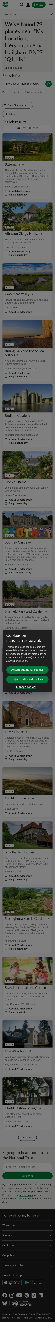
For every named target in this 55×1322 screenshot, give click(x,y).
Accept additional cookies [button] (27, 669)
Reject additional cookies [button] (27, 679)
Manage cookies (26, 687)
